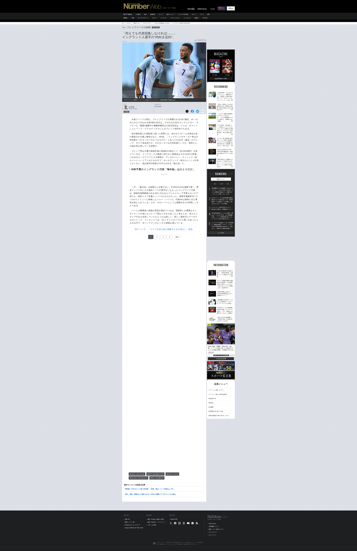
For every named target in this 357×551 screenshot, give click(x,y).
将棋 (133, 18)
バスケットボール (175, 18)
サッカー (128, 23)
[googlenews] (192, 523)
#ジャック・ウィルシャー (138, 478)
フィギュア (164, 18)
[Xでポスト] (187, 112)
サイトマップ (212, 535)
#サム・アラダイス (157, 478)
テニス (202, 14)
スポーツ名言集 (152, 525)
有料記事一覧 (212, 398)
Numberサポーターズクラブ (132, 525)
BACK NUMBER (156, 27)
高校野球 (152, 14)
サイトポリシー (213, 532)
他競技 (196, 18)
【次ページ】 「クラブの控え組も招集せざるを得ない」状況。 (164, 229)
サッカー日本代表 (183, 14)
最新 (215, 184)
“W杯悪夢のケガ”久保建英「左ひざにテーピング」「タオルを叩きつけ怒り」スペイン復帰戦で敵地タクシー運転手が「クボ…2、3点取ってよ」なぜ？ (222, 191)
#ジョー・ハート (172, 474)
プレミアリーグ (147, 23)
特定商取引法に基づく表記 (216, 411)
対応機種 (211, 407)
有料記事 (205, 18)
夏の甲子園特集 (127, 14)
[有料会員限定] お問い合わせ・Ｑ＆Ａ (219, 415)
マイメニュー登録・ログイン (216, 390)
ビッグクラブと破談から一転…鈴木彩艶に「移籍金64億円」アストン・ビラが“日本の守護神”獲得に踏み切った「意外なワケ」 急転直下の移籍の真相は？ (222, 225)
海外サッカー (170, 14)
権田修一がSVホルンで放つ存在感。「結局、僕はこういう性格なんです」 (150, 489)
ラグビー (154, 18)
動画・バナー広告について (216, 529)
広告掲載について (213, 526)
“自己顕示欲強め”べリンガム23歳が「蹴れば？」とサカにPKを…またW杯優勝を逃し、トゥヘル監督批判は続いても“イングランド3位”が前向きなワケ (222, 216)
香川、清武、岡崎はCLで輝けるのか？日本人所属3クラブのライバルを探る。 (151, 494)
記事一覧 (127, 519)
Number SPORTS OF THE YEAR (134, 528)
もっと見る (221, 232)
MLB (145, 14)
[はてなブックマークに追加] (197, 112)
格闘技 (125, 18)
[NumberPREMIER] (222, 8)
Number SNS (173, 519)
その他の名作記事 (221, 358)
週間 (227, 184)
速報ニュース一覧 (130, 522)
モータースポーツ (142, 18)
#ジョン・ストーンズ (137, 474)
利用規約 (211, 402)
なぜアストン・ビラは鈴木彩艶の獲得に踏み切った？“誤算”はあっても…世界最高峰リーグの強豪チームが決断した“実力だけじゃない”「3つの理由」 (222, 200)
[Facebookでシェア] (192, 112)
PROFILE (127, 111)
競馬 (208, 14)
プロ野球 (138, 14)
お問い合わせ (212, 523)
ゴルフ (193, 14)
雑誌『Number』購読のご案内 (156, 519)
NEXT (177, 237)
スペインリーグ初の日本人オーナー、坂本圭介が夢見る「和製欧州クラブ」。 (222, 208)
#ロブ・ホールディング (155, 474)
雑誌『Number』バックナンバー (156, 522)
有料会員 (230, 8)
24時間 (221, 184)
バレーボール (187, 18)
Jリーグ (161, 14)
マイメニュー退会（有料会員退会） (218, 394)
